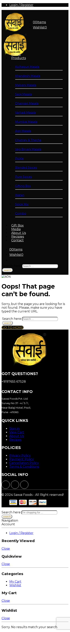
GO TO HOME (13, 327)
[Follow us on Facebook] (6, 485)
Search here (12, 266)
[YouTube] (24, 485)
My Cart (15, 581)
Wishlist (15, 585)
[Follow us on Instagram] (15, 485)
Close (6, 548)
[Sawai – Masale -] (13, 31)
